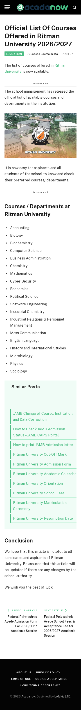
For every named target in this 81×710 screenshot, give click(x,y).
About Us (24, 672)
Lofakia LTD (62, 696)
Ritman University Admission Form (42, 464)
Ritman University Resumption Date (43, 518)
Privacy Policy (48, 672)
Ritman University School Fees (39, 493)
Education (14, 54)
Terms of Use (20, 678)
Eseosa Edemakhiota (44, 53)
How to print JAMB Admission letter (43, 445)
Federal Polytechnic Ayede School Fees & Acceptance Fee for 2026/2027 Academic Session (59, 626)
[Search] (74, 7)
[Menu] (7, 7)
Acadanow (28, 696)
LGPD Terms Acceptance (40, 685)
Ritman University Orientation (38, 483)
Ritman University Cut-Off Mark (40, 454)
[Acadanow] (42, 7)
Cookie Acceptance (51, 678)
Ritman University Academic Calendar (44, 474)
